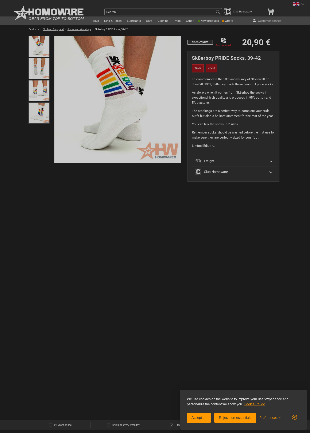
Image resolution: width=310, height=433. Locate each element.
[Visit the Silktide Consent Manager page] (295, 417)
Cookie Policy (254, 404)
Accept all (198, 417)
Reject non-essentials (235, 417)
